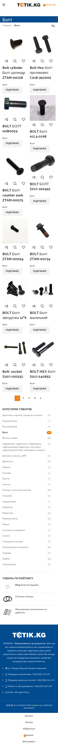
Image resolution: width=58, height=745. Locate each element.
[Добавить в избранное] (23, 61)
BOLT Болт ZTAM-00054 (13, 256)
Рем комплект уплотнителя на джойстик (31, 611)
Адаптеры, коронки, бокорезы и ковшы (22, 415)
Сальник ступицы (24, 596)
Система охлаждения (13, 530)
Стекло (6, 536)
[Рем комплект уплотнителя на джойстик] (7, 613)
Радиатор (7, 507)
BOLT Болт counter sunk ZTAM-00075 (12, 195)
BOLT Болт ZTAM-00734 (40, 256)
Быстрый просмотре (15, 61)
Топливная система (12, 542)
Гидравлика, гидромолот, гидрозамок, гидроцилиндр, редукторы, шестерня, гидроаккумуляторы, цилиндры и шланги (23, 447)
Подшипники (9, 502)
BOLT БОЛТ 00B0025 (11, 128)
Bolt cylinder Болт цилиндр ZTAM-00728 (13, 72)
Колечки (6, 473)
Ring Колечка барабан (27, 584)
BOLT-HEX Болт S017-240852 (43, 373)
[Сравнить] (6, 61)
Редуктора (7, 513)
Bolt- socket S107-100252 (12, 373)
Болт (5, 432)
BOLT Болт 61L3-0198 (38, 133)
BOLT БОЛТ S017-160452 (40, 186)
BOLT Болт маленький (38, 315)
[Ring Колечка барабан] (7, 586)
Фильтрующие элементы (15, 547)
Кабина (6, 467)
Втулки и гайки (9, 438)
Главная (7, 25)
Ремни (5, 524)
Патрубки (7, 496)
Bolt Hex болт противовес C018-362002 (41, 72)
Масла (5, 479)
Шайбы (6, 559)
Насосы (6, 484)
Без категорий (9, 427)
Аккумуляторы (9, 421)
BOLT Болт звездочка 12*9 (14, 315)
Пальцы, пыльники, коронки (16, 490)
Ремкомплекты (10, 519)
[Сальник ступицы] (7, 599)
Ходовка (6, 553)
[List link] (29, 662)
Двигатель (7, 461)
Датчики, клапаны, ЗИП (14, 456)
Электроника (9, 564)
